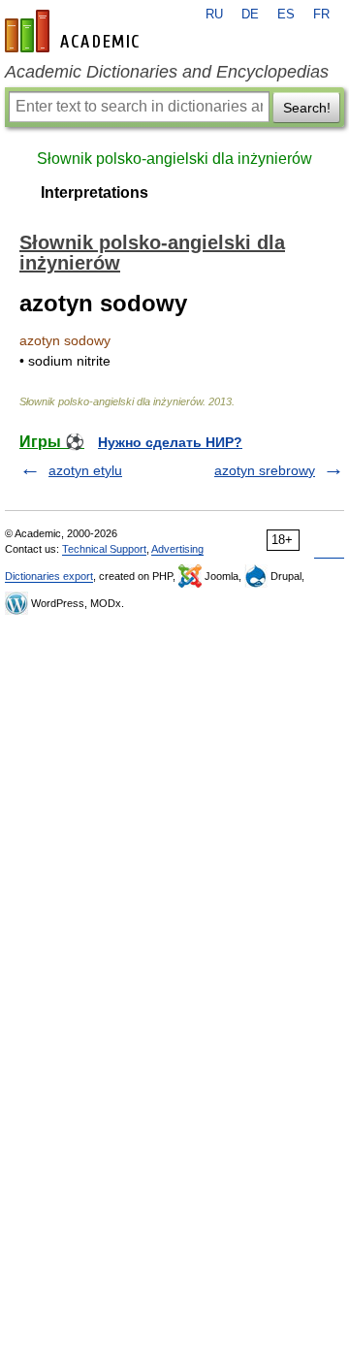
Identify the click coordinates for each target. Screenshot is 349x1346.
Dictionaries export (49, 576)
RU (214, 14)
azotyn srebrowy (264, 470)
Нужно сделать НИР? (170, 442)
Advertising (177, 549)
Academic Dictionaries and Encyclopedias (167, 71)
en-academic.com (74, 31)
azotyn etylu (85, 470)
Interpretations (94, 192)
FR (321, 14)
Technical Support (104, 549)
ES (286, 14)
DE (250, 14)
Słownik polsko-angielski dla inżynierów (174, 158)
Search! (307, 107)
